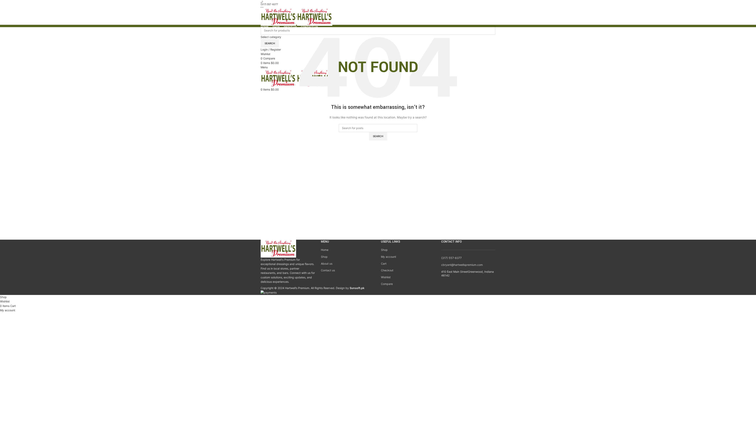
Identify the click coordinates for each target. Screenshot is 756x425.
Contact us (328, 270)
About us (326, 263)
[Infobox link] (378, 147)
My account (388, 256)
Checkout (387, 270)
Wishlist (386, 277)
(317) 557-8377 (451, 258)
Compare (387, 283)
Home (324, 249)
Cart (383, 263)
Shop (324, 256)
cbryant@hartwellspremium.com (462, 264)
